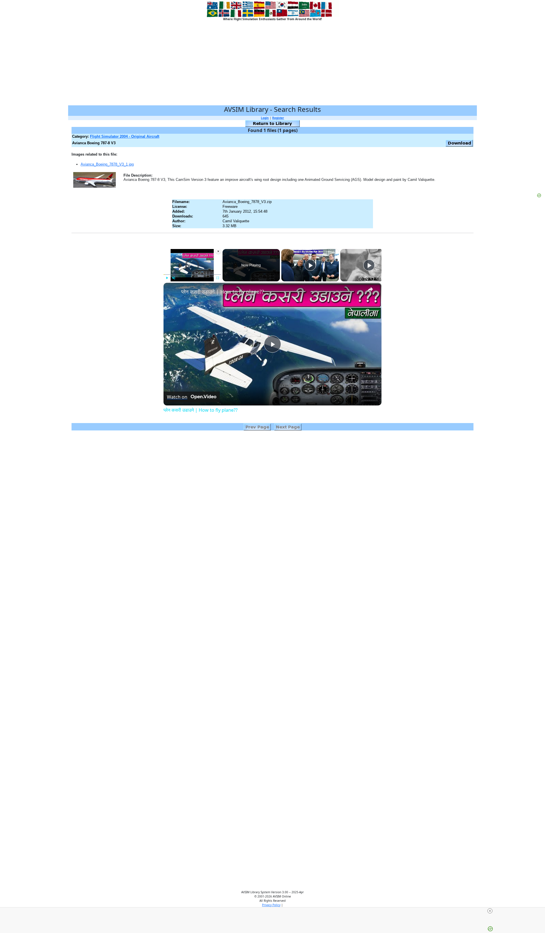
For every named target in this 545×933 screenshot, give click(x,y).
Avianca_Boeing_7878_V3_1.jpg (107, 164)
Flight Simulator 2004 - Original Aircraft (124, 136)
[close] (489, 910)
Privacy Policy (271, 905)
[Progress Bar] (192, 274)
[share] (370, 289)
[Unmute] (173, 278)
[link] (172, 292)
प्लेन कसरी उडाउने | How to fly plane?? (222, 291)
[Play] (167, 278)
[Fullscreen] (217, 278)
